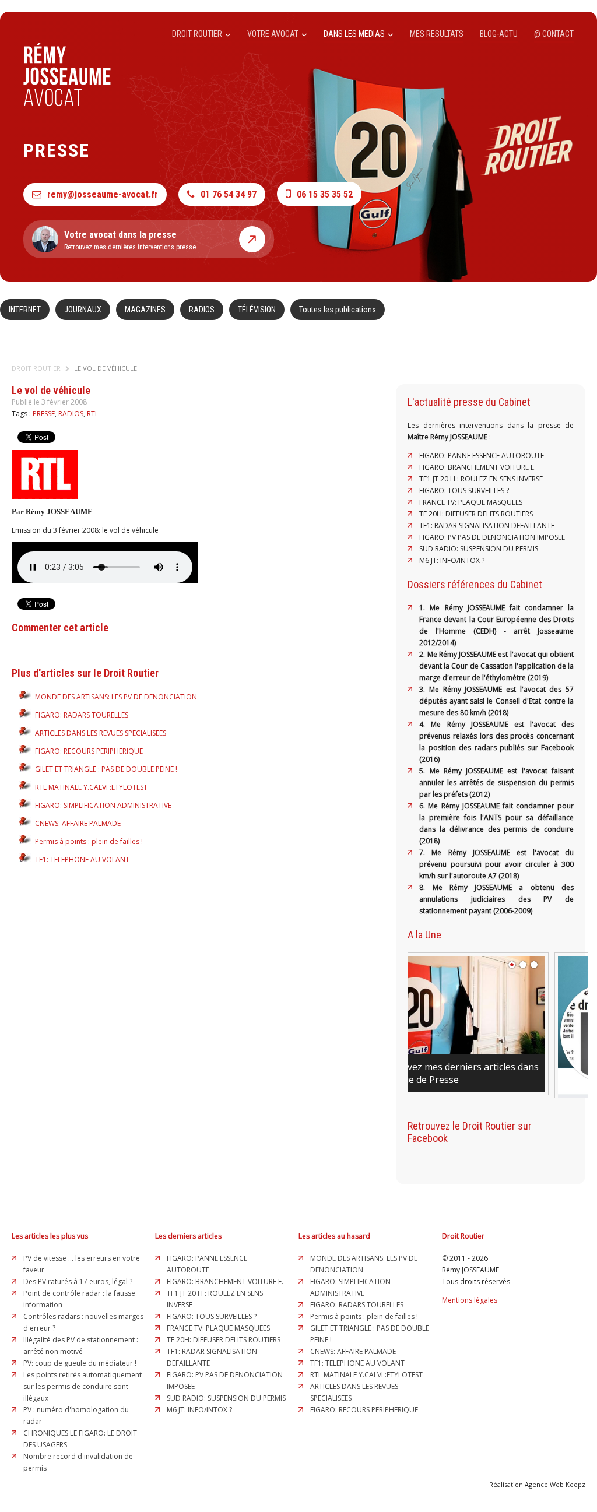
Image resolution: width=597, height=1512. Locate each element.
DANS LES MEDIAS (355, 33)
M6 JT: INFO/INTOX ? (451, 560)
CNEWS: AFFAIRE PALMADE (78, 823)
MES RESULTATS (436, 33)
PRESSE (44, 414)
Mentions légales (469, 1300)
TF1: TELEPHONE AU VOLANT (82, 859)
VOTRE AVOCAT (273, 33)
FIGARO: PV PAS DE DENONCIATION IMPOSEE (492, 537)
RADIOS (202, 309)
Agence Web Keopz (555, 1484)
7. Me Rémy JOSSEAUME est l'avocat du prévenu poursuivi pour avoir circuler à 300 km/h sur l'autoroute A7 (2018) (496, 864)
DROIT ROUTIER (198, 33)
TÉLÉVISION (257, 309)
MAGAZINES (145, 309)
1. (424, 608)
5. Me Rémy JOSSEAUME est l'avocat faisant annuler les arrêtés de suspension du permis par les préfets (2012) (496, 782)
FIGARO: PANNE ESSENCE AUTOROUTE (481, 455)
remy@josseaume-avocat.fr (102, 194)
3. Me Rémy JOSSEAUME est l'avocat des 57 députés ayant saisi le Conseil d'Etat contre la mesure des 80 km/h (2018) (496, 701)
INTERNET (25, 309)
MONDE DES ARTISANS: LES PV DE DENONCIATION (116, 697)
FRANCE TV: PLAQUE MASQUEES (470, 502)
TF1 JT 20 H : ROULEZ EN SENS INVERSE (481, 479)
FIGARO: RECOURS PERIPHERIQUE (89, 751)
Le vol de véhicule (105, 368)
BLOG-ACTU (499, 33)
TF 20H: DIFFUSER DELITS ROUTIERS (476, 514)
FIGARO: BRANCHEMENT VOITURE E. (477, 467)
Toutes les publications (337, 309)
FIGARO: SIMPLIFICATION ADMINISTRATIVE (103, 805)
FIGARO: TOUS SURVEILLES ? (464, 490)
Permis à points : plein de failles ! (89, 841)
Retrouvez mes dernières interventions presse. (131, 240)
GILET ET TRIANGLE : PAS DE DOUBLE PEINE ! (106, 769)
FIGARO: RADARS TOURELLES (81, 715)
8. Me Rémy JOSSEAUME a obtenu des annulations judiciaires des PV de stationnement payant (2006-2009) (496, 899)
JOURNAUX (82, 309)
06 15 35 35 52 (325, 194)
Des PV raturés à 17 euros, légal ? (77, 1281)
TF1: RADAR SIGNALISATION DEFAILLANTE (486, 525)
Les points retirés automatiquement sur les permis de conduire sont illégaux (82, 1386)
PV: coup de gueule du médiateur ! (79, 1363)
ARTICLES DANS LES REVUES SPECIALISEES (100, 733)
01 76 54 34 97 (229, 194)
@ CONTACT (554, 33)
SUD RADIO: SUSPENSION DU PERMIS (478, 549)
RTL (93, 414)
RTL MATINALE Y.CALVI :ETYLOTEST (91, 787)
